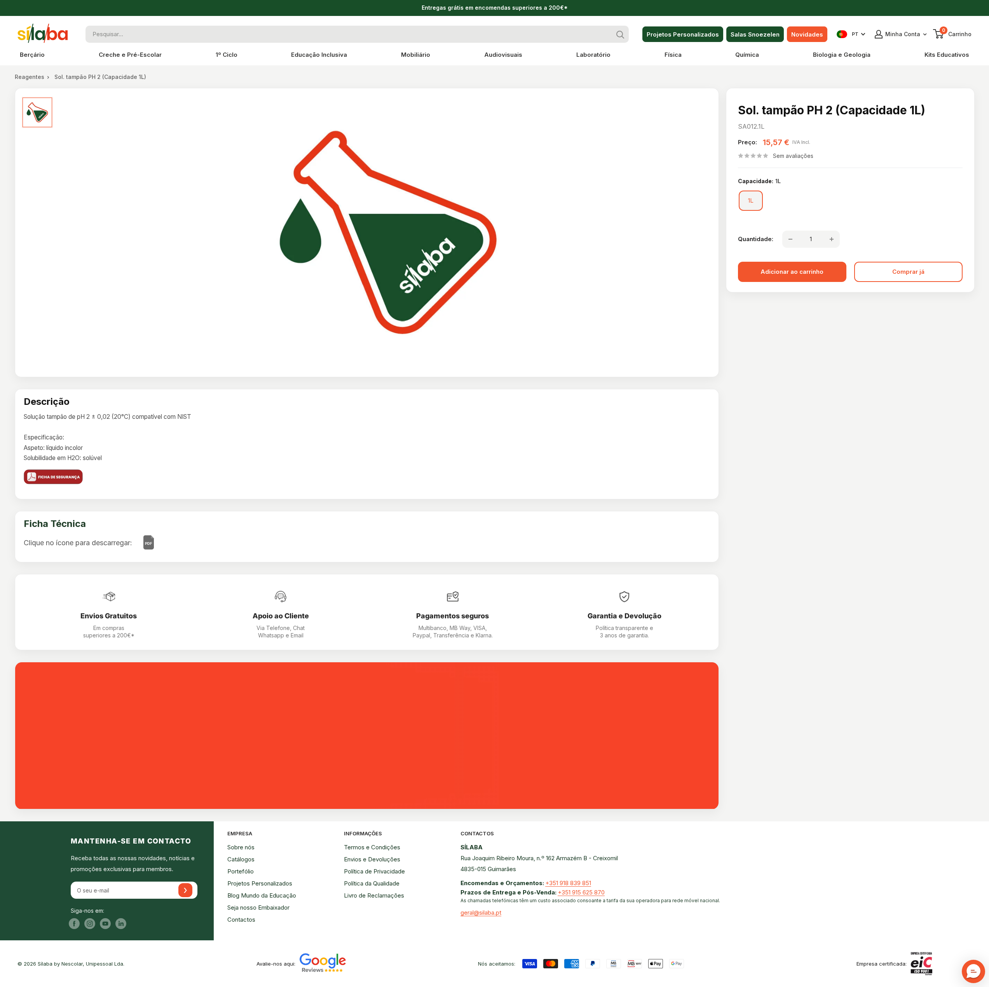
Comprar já (908, 271)
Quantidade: (755, 239)
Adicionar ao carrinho (792, 271)
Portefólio (240, 871)
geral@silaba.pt (480, 912)
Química (747, 54)
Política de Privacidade (374, 871)
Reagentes (29, 77)
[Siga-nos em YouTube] (105, 923)
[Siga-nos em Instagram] (89, 923)
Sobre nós (241, 847)
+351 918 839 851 (568, 883)
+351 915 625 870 (581, 892)
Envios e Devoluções (372, 859)
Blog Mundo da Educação (261, 895)
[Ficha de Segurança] (367, 476)
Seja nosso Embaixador (258, 907)
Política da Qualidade (371, 883)
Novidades (807, 34)
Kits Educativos (946, 54)
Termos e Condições (372, 847)
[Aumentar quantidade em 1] (831, 239)
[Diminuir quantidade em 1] (790, 239)
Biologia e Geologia (841, 54)
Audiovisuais (503, 54)
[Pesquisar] (620, 34)
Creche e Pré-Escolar (130, 54)
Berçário (32, 54)
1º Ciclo (226, 54)
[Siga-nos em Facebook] (74, 923)
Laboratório (593, 54)
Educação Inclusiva (319, 54)
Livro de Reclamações (374, 895)
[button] (973, 971)
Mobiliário (415, 54)
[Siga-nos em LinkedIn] (120, 923)
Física (673, 54)
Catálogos (241, 859)
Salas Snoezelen (755, 34)
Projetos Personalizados (683, 34)
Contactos (241, 919)
